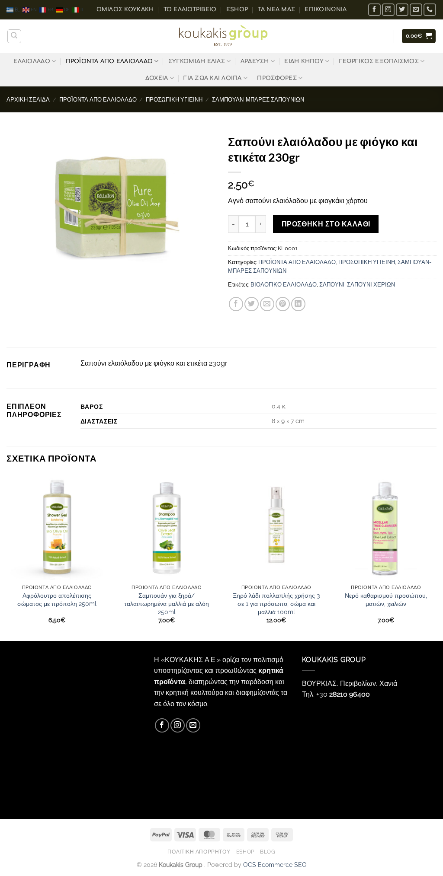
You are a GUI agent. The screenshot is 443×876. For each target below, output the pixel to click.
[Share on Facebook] (236, 304)
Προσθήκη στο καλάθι (326, 224)
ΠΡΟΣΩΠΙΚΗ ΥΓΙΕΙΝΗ (174, 99)
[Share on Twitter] (251, 304)
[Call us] (430, 9)
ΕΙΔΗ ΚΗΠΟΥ (304, 61)
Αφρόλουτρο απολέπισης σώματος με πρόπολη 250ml (56, 599)
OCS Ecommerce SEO (275, 864)
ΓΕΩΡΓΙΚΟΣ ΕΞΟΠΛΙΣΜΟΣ (379, 61)
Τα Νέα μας (276, 9)
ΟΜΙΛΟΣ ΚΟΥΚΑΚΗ (125, 9)
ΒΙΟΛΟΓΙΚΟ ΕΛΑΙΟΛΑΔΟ (283, 284)
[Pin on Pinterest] (283, 304)
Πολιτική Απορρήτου (198, 851)
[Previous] (6, 556)
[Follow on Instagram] (388, 9)
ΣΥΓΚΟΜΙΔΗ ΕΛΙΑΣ (196, 61)
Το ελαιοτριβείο (190, 9)
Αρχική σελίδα (28, 99)
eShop (237, 9)
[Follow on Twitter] (402, 9)
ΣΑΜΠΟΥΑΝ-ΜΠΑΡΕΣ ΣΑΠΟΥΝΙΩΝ (258, 99)
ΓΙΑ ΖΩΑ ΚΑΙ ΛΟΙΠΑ (212, 78)
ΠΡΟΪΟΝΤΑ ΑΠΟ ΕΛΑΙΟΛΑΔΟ (109, 61)
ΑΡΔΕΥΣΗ (255, 61)
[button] (419, 36)
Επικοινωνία (326, 9)
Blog (267, 851)
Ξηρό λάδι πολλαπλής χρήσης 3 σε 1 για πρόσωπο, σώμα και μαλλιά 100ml (276, 603)
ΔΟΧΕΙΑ (156, 78)
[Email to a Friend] (267, 304)
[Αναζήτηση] (14, 36)
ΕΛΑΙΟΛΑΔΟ (31, 61)
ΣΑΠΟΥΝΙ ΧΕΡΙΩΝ (371, 284)
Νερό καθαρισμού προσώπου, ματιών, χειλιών (386, 599)
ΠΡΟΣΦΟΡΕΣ (276, 78)
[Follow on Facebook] (374, 9)
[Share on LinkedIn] (298, 304)
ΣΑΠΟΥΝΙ (331, 284)
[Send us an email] (416, 9)
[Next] (436, 556)
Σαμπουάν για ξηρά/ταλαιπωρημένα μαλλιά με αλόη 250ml (166, 603)
